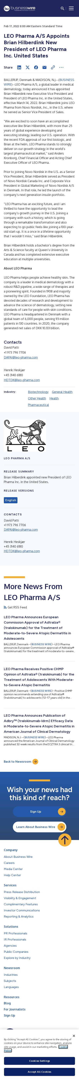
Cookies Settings (39, 1060)
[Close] (74, 1036)
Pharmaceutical (38, 405)
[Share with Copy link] (53, 67)
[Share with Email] (44, 67)
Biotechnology (38, 392)
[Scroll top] (64, 839)
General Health (62, 392)
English (10, 500)
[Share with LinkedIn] (19, 67)
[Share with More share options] (61, 67)
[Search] (62, 8)
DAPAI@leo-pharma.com (21, 357)
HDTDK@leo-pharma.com (22, 380)
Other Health (37, 398)
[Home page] (19, 8)
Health (54, 398)
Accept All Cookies (39, 1071)
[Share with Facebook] (36, 67)
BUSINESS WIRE (41, 644)
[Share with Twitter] (28, 67)
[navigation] (71, 8)
